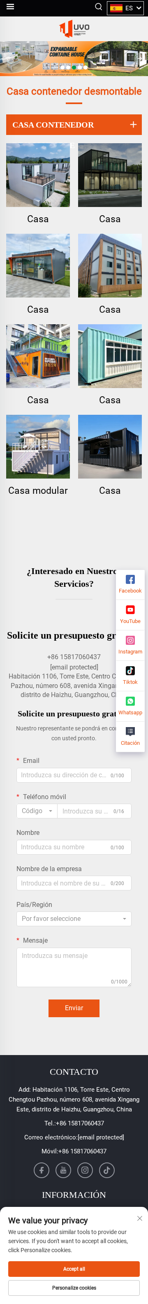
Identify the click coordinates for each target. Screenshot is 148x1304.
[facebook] (41, 1170)
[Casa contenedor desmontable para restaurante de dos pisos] (38, 356)
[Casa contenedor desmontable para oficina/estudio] (110, 175)
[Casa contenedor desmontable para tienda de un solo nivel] (38, 266)
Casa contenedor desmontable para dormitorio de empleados (110, 310)
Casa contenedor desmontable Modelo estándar (110, 401)
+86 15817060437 (80, 1123)
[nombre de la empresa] (74, 29)
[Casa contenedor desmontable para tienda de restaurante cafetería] (110, 447)
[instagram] (85, 1170)
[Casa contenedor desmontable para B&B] (38, 175)
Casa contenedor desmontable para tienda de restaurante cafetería (110, 491)
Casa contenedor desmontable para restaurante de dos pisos (38, 401)
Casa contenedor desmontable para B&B (38, 219)
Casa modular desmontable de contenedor (38, 491)
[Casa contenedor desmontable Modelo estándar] (110, 356)
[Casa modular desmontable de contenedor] (38, 447)
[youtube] (63, 1170)
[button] (62, 67)
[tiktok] (107, 1170)
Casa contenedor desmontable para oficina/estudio (110, 219)
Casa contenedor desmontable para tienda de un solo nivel (38, 310)
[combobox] (37, 811)
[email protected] (74, 667)
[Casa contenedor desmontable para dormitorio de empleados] (110, 266)
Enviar (74, 1008)
